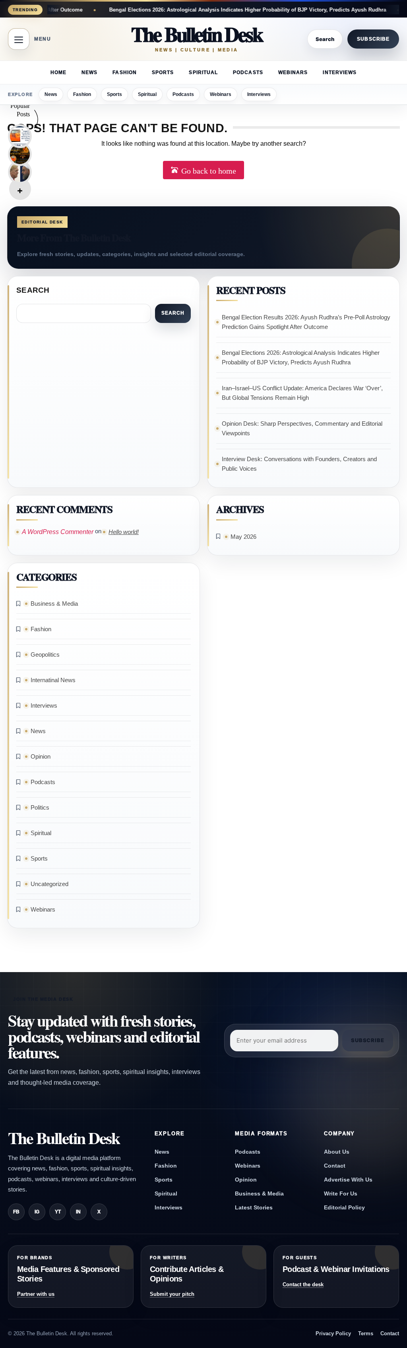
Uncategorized (49, 883)
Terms (365, 1333)
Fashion (124, 72)
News (89, 72)
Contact (334, 1165)
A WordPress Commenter (57, 531)
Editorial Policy (344, 1207)
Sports (163, 72)
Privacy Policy (333, 1333)
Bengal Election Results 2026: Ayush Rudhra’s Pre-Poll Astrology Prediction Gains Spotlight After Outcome (306, 322)
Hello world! (124, 531)
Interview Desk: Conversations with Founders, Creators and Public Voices (299, 464)
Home (58, 72)
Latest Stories (254, 1207)
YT (58, 1212)
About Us (336, 1151)
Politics (40, 807)
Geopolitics (45, 654)
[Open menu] (18, 39)
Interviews (340, 72)
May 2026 (243, 536)
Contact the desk (303, 1284)
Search (33, 290)
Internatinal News (53, 680)
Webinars (293, 72)
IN (78, 1212)
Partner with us (35, 1294)
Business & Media (54, 603)
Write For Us (340, 1193)
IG (37, 1212)
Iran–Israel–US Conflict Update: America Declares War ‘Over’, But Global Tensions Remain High (302, 393)
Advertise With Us (348, 1179)
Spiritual (203, 72)
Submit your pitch (172, 1294)
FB (16, 1212)
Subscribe (373, 39)
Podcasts (248, 72)
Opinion (40, 756)
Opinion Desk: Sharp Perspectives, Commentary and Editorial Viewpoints (302, 428)
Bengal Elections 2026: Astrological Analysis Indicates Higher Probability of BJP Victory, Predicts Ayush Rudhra (208, 9)
